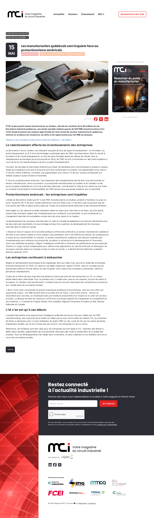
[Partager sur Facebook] (96, 119)
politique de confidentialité (107, 425)
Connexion (92, 503)
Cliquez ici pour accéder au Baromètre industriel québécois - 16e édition (38, 139)
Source (10, 349)
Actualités (58, 14)
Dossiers (72, 14)
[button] (101, 14)
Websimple (82, 503)
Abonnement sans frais (132, 14)
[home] (26, 14)
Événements (87, 14)
